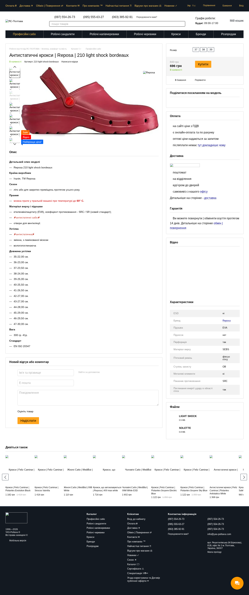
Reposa (227, 320)
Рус (194, 6)
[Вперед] (243, 477)
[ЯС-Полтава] (16, 518)
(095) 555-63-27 (93, 17)
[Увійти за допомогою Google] (109, 372)
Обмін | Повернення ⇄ (49, 5)
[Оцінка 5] (63, 411)
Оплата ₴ (11, 5)
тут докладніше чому (211, 145)
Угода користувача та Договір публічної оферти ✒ (143, 579)
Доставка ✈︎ (26, 5)
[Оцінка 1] (39, 411)
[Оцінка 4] (57, 411)
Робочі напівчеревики (104, 34)
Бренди (201, 34)
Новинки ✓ (170, 5)
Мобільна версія (17, 540)
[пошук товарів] (180, 24)
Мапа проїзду (214, 552)
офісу (204, 191)
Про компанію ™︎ (93, 5)
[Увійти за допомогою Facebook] (104, 372)
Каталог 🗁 (133, 564)
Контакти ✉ (73, 5)
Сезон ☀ (132, 559)
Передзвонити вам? (146, 17)
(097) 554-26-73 (64, 17)
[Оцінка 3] (51, 411)
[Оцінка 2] (45, 411)
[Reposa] (149, 72)
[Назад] (5, 477)
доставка (210, 197)
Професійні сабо (24, 34)
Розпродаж (228, 34)
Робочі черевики (145, 34)
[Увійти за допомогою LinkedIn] (115, 372)
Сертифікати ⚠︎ (135, 568)
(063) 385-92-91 (122, 17)
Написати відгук (69, 62)
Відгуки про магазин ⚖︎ (148, 5)
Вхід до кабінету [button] (136, 519)
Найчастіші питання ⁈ (119, 5)
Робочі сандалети (63, 34)
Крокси (176, 34)
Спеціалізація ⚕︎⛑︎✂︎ (137, 573)
